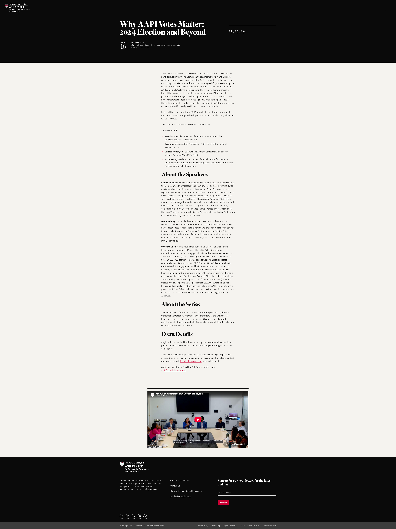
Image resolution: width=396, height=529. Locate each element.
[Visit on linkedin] (134, 516)
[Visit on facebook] (122, 516)
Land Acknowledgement (180, 496)
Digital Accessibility (230, 525)
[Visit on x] (128, 516)
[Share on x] (237, 31)
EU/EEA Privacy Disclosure (250, 525)
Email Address (221, 490)
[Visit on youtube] (140, 516)
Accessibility (215, 525)
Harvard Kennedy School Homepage (186, 490)
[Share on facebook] (231, 31)
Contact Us (175, 485)
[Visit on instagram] (145, 516)
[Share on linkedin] (243, 31)
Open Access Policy (269, 525)
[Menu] (388, 8)
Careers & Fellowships (180, 480)
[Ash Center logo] (17, 7)
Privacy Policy (203, 525)
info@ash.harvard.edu (191, 361)
